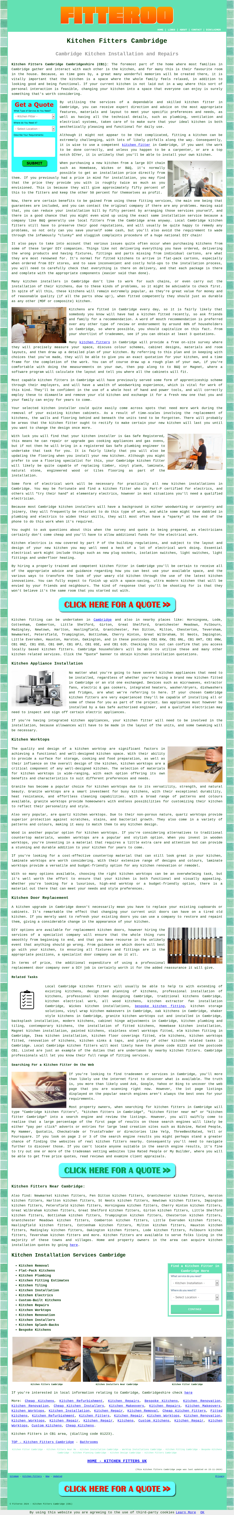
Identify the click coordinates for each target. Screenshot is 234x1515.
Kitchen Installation (69, 1411)
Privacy (219, 1476)
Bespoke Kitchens (161, 1401)
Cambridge (103, 620)
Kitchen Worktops (28, 1411)
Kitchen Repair (108, 1411)
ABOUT (183, 29)
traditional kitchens (178, 996)
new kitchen (56, 548)
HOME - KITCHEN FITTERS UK (117, 1461)
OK (202, 1512)
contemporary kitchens (51, 1026)
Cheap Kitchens (39, 1401)
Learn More (186, 1512)
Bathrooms (89, 1442)
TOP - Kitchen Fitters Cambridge (43, 1442)
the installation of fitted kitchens (116, 1026)
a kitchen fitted (153, 314)
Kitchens (126, 1421)
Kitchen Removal (142, 1411)
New (47, 1476)
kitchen (113, 395)
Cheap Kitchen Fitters (184, 1411)
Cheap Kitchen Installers (79, 1406)
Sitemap (14, 1476)
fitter (122, 566)
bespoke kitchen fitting (160, 1006)
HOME (160, 29)
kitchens (77, 291)
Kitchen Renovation (202, 1401)
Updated (57, 1476)
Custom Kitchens (153, 1421)
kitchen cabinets (82, 413)
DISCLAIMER (213, 29)
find (26, 1196)
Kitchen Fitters (94, 1416)
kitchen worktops (137, 763)
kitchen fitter (200, 102)
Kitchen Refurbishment (81, 1401)
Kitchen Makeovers (126, 1406)
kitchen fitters (94, 342)
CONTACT (196, 29)
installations (202, 484)
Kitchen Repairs (123, 1401)
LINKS (171, 29)
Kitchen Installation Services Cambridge (69, 1255)
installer (67, 408)
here (74, 1245)
